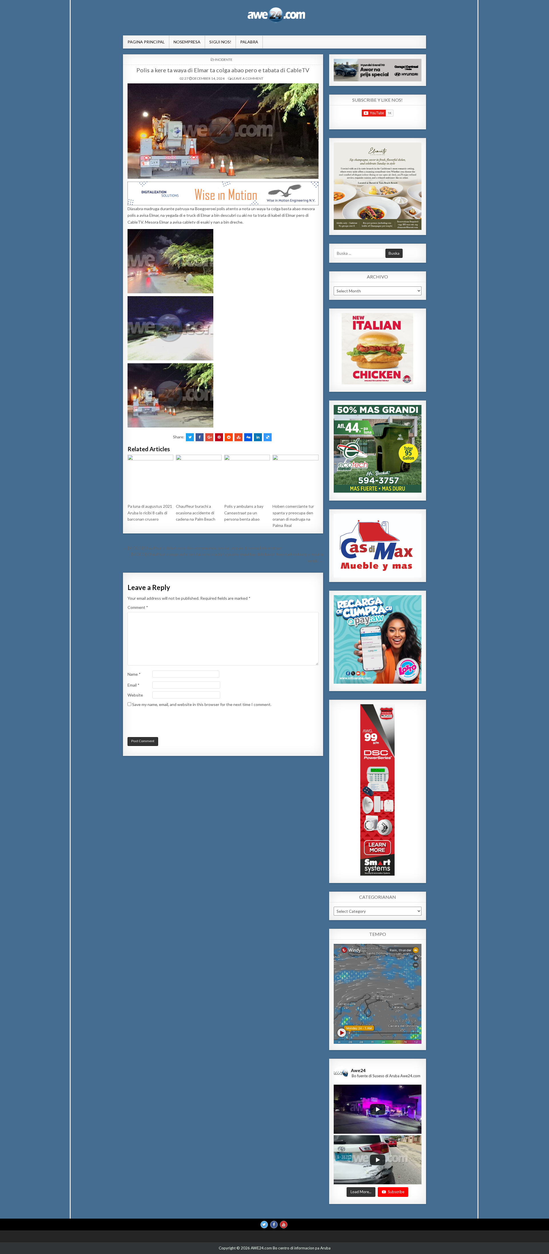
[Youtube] (283, 1225)
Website (135, 695)
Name (134, 674)
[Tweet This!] (190, 437)
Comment (138, 607)
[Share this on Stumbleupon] (238, 437)
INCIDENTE (223, 59)
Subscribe (396, 1192)
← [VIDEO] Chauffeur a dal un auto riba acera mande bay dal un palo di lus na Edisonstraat (202, 547)
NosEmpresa (187, 41)
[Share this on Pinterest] (219, 437)
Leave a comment (247, 78)
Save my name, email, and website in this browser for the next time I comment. (201, 704)
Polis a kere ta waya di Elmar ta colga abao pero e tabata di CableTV (222, 70)
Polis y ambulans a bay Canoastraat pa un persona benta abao (243, 512)
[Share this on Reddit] (229, 437)
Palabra (249, 41)
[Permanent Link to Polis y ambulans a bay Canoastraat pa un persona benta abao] (247, 477)
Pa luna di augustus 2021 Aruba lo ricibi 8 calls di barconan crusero (150, 512)
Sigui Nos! (220, 41)
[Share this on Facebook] (200, 437)
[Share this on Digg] (248, 437)
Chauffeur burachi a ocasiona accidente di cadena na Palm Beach (195, 512)
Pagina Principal (146, 41)
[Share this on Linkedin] (258, 437)
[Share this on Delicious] (268, 437)
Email (134, 685)
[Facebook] (274, 1225)
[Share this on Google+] (209, 437)
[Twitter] (264, 1225)
